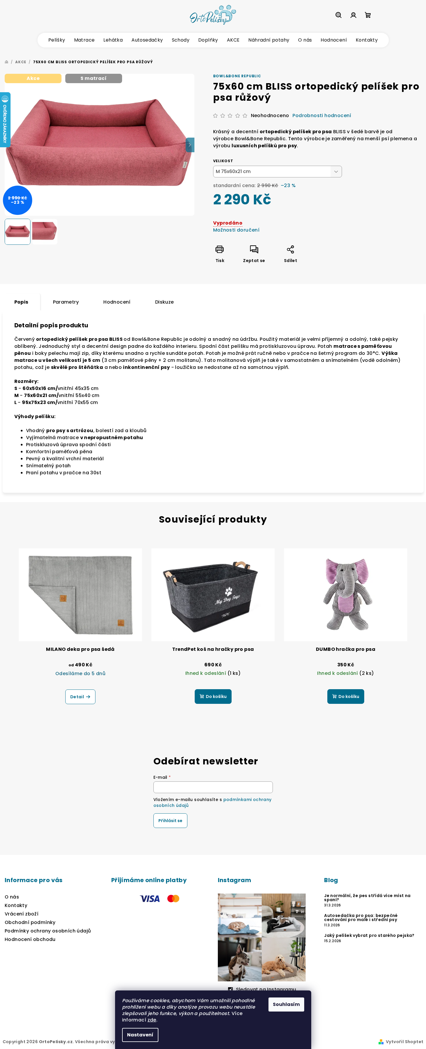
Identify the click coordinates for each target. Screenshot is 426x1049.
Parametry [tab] (66, 302)
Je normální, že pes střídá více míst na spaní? (367, 898)
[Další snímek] (190, 145)
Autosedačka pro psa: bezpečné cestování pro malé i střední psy (361, 917)
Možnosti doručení (236, 230)
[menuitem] (57, 40)
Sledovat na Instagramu (266, 989)
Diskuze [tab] (164, 302)
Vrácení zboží (21, 914)
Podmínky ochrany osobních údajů (48, 930)
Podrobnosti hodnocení (321, 115)
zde (152, 1020)
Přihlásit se (170, 821)
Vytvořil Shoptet (404, 1042)
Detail (77, 697)
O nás (12, 897)
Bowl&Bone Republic (237, 75)
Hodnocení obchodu (30, 939)
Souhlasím (286, 1004)
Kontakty (16, 905)
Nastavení (140, 1034)
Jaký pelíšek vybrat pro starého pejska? (369, 935)
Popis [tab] (21, 302)
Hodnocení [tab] (117, 302)
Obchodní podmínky (30, 922)
